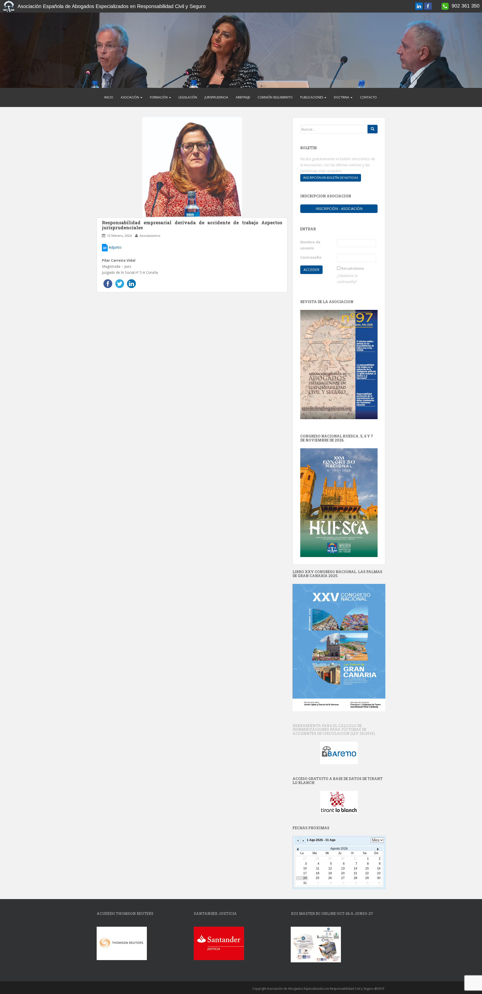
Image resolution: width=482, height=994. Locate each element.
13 (343, 868)
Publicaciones (312, 97)
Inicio (108, 97)
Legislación (187, 97)
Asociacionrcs (150, 235)
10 (305, 868)
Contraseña (310, 257)
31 (305, 883)
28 (355, 878)
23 (379, 873)
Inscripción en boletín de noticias (330, 178)
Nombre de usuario (310, 245)
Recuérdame (352, 268)
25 (317, 878)
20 (343, 873)
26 (330, 878)
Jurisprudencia (216, 97)
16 (379, 868)
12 (330, 868)
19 (330, 873)
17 (305, 873)
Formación (159, 97)
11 (317, 868)
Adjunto (115, 247)
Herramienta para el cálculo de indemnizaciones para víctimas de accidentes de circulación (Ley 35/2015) (333, 729)
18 (317, 873)
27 (343, 878)
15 (367, 868)
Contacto (368, 97)
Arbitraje (243, 97)
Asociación (130, 97)
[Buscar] (373, 129)
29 (367, 878)
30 (379, 878)
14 (355, 868)
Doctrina (342, 97)
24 (305, 878)
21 (355, 873)
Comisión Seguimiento (275, 97)
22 (367, 873)
